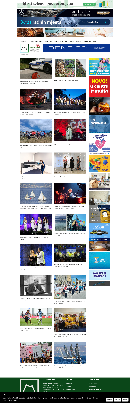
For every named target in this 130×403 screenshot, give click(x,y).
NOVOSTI (31, 41)
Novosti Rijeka (93, 383)
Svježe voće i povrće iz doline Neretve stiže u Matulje (66, 80)
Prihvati (125, 399)
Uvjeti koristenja (70, 389)
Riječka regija (92, 386)
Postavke (109, 399)
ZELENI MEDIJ (87, 41)
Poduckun (22, 54)
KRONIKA (52, 41)
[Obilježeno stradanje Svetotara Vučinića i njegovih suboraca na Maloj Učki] (36, 131)
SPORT (40, 41)
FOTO (62, 41)
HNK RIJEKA (46, 41)
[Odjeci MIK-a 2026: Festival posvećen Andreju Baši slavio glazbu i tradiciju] (36, 224)
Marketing (68, 386)
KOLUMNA (57, 41)
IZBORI (36, 41)
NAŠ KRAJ (71, 41)
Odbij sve (117, 399)
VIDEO (66, 41)
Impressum (69, 383)
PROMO (94, 41)
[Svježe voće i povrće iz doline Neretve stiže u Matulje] (70, 68)
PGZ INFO (77, 41)
